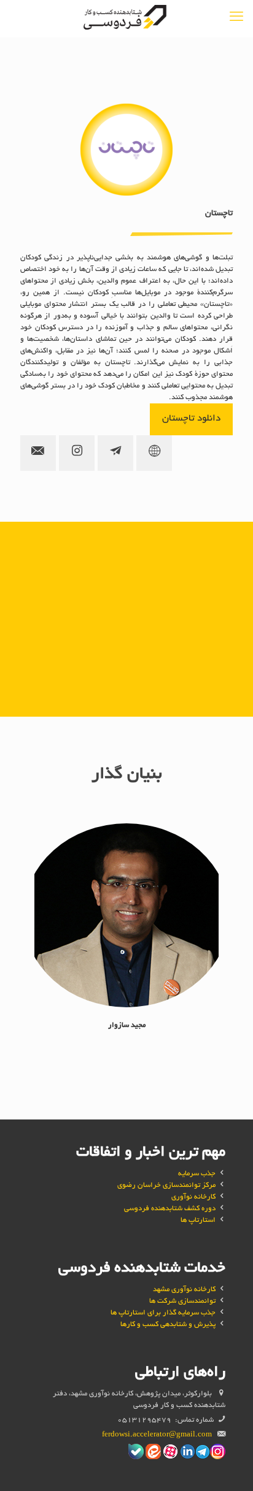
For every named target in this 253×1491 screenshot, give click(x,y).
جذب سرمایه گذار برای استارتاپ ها (163, 1313)
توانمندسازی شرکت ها (182, 1301)
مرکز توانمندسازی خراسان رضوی (166, 1185)
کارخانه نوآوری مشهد (184, 1290)
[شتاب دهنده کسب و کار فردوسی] (126, 18)
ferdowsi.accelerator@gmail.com (157, 1435)
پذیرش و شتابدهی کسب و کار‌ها (168, 1325)
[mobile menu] (236, 18)
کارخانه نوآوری (193, 1197)
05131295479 (144, 1420)
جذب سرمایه (197, 1174)
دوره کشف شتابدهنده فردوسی (170, 1209)
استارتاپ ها (198, 1220)
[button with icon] (154, 453)
